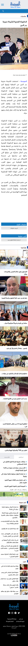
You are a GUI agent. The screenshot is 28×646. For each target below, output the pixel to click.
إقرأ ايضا (23, 247)
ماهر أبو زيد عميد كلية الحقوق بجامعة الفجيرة (14, 298)
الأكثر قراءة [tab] (7, 457)
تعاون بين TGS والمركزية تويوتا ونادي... (15, 450)
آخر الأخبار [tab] (21, 457)
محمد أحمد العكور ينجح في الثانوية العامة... (14, 398)
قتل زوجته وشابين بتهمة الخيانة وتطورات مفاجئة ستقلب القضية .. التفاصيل (9, 514)
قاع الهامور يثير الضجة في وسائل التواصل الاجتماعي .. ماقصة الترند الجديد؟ (9, 547)
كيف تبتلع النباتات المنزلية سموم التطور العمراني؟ (9, 555)
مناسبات (23, 16)
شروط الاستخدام (20, 621)
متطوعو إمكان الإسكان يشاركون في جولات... (14, 373)
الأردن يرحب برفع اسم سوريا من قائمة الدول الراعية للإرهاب (15, 468)
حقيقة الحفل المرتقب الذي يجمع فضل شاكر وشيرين (10, 573)
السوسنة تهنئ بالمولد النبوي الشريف (14, 486)
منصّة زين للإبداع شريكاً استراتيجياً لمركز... (15, 323)
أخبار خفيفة (22, 502)
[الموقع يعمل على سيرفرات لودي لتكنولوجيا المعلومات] (14, 635)
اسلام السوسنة (10, 621)
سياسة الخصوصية (11, 619)
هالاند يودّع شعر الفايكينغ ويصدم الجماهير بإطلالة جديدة (9, 522)
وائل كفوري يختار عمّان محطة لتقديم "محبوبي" (10, 586)
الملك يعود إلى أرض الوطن (17, 489)
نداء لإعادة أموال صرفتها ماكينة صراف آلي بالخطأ (10, 508)
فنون (24, 561)
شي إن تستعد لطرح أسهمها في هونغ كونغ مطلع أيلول (10, 541)
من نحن (21, 619)
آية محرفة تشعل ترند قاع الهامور (10, 528)
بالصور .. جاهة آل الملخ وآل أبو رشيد (16, 348)
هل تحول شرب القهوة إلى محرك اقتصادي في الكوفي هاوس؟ (9, 534)
